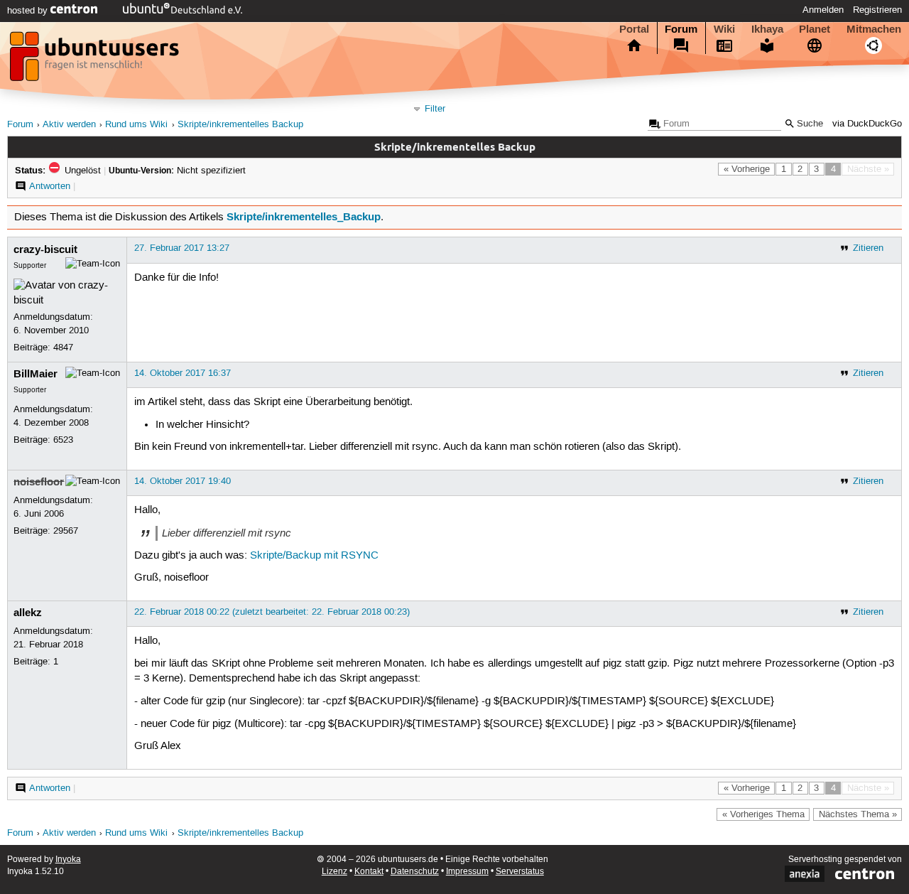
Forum (681, 29)
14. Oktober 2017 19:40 (182, 481)
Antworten (49, 186)
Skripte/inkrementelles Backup (240, 124)
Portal (634, 29)
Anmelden (823, 10)
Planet (814, 29)
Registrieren (877, 10)
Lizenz (334, 871)
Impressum (467, 871)
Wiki (724, 29)
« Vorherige (747, 169)
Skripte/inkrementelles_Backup (304, 217)
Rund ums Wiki (136, 124)
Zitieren (868, 248)
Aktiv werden (69, 124)
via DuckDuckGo (867, 124)
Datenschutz (415, 871)
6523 (63, 440)
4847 (63, 347)
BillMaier (35, 374)
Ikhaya (767, 29)
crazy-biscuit (45, 249)
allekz (27, 612)
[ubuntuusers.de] (96, 60)
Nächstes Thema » (858, 814)
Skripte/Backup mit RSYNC (314, 555)
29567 (65, 531)
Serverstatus (520, 871)
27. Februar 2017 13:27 (181, 248)
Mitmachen (874, 29)
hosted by (28, 10)
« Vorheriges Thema (763, 814)
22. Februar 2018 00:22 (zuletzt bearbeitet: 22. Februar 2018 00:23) (272, 612)
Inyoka (68, 859)
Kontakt (368, 871)
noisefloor (38, 482)
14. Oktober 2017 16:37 (182, 373)
